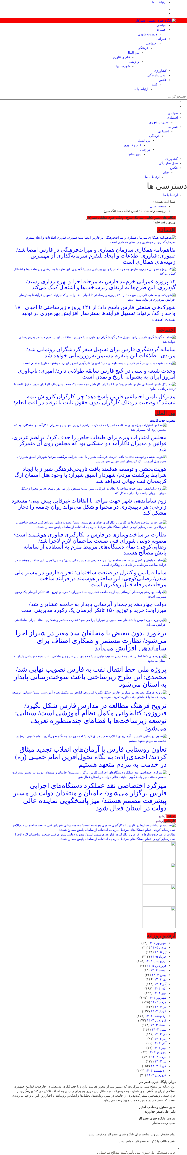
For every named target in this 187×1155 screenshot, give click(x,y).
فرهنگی (143, 48)
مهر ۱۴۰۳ (159, 1047)
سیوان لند (143, 1152)
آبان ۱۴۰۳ (159, 1043)
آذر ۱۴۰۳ (160, 1038)
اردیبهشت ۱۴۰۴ (155, 1016)
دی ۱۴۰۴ (160, 979)
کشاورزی (160, 70)
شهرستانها (123, 66)
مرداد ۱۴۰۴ (158, 1002)
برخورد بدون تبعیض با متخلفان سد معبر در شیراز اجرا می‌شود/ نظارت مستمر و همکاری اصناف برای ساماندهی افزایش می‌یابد (91, 640)
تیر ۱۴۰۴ (160, 1006)
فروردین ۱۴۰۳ (156, 1075)
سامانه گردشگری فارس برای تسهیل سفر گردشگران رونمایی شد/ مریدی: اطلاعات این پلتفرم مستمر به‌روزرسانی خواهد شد (101, 352)
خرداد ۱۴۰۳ (158, 1066)
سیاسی (161, 25)
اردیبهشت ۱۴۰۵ (155, 961)
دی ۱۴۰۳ (160, 1034)
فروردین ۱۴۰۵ (156, 965)
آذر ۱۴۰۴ (160, 984)
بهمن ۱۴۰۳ (159, 1029)
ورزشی (134, 61)
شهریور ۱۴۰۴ (157, 997)
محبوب (170, 420)
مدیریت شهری (147, 34)
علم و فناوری (121, 57)
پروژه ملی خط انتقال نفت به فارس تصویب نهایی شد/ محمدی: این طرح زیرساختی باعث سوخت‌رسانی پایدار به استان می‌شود (90, 676)
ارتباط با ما (159, 2)
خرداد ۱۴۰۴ (158, 1011)
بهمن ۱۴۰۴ (159, 975)
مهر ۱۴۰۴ (159, 993)
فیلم (154, 84)
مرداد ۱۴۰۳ (158, 1057)
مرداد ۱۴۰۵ (158, 947)
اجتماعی (151, 43)
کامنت (154, 420)
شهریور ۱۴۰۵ (157, 943)
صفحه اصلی (158, 206)
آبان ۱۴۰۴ (159, 988)
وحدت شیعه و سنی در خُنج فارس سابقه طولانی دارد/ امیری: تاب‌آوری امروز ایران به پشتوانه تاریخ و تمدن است (97, 374)
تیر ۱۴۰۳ (160, 1061)
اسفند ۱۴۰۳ (158, 1025)
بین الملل (133, 52)
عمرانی (161, 39)
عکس (162, 80)
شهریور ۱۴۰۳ (157, 1052)
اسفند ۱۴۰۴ (158, 970)
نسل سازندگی (156, 75)
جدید (161, 420)
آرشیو (162, 816)
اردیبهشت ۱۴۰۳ (155, 1070)
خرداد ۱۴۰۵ (158, 956)
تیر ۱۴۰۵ (160, 952)
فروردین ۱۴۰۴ (156, 1020)
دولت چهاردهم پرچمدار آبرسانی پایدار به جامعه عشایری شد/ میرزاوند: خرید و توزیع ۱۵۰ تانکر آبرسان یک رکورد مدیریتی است (93, 607)
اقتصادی (161, 29)
